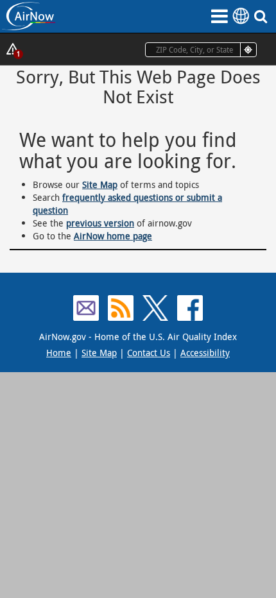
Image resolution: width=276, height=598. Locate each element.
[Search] (263, 16)
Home (58, 352)
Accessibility (205, 352)
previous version (100, 223)
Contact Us (148, 352)
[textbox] (201, 49)
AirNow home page (113, 236)
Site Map (99, 184)
